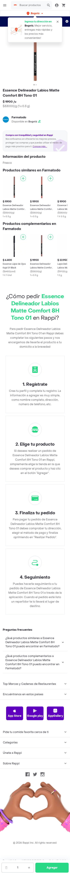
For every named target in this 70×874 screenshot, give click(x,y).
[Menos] (6, 867)
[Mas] (29, 867)
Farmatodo (19, 117)
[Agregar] (23, 178)
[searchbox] (31, 5)
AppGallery (55, 716)
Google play (35, 716)
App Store (14, 716)
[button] (35, 13)
